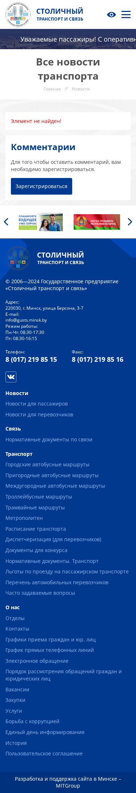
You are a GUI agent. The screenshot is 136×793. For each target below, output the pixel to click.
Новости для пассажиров (36, 403)
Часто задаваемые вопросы (40, 592)
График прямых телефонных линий (49, 649)
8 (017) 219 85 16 (97, 359)
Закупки (15, 699)
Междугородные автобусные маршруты (55, 485)
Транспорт (19, 453)
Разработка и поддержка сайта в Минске (66, 778)
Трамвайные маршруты (35, 507)
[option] (39, 222)
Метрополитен (24, 517)
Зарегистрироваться (41, 186)
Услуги (13, 710)
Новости (16, 393)
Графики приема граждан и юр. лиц (50, 639)
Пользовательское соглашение (44, 753)
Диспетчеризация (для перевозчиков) (53, 539)
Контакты (17, 628)
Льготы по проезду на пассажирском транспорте (67, 571)
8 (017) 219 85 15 (31, 359)
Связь (13, 428)
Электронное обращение (37, 660)
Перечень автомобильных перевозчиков (56, 582)
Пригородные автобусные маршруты (52, 475)
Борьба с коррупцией (32, 721)
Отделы (15, 618)
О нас (12, 607)
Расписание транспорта (35, 528)
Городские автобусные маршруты (47, 464)
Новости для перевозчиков (39, 414)
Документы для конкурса (36, 550)
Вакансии (17, 689)
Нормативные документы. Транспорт (52, 560)
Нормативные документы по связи (48, 439)
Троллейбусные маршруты (38, 496)
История (16, 742)
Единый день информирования (45, 732)
